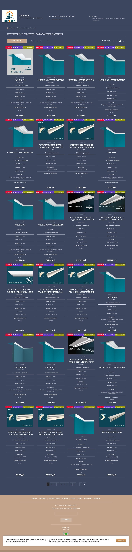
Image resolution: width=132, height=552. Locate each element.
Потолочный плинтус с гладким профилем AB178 (111, 218)
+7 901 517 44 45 (69, 16)
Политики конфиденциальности (38, 541)
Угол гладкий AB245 (112, 432)
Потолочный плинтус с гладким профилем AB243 (50, 291)
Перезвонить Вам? (57, 19)
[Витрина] (119, 41)
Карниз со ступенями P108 (112, 367)
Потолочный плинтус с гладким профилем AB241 (20, 433)
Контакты (65, 498)
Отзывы (73, 498)
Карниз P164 (20, 367)
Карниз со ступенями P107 (112, 80)
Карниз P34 (81, 439)
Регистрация (88, 498)
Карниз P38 (111, 297)
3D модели (97, 498)
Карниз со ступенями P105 (51, 80)
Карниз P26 (20, 225)
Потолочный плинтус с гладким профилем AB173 (81, 361)
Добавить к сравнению (21, 85)
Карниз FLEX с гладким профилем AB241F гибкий (50, 433)
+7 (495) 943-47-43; (58, 16)
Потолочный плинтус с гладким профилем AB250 (50, 146)
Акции (80, 498)
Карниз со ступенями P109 (20, 152)
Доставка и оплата (54, 498)
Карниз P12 (20, 80)
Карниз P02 (111, 152)
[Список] (123, 41)
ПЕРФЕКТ (24, 15)
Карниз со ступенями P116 (81, 80)
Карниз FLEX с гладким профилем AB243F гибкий (81, 291)
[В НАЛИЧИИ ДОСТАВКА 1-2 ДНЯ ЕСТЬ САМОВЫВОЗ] (20, 62)
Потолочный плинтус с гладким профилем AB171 (81, 218)
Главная (13, 28)
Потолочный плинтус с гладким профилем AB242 (20, 291)
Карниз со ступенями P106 (51, 225)
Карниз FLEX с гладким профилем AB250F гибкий (81, 146)
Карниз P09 (50, 367)
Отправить (66, 519)
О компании (42, 498)
